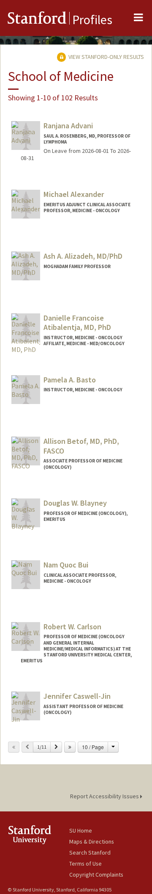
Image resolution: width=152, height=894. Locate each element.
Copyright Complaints (96, 874)
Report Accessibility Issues (105, 796)
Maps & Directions (91, 841)
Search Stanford (90, 852)
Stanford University (38, 834)
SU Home (80, 830)
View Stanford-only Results (105, 57)
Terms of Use (85, 863)
